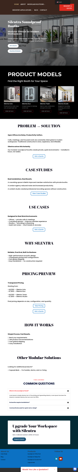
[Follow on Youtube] (60, 459)
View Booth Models (15, 51)
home (16, 4)
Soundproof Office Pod (34, 454)
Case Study (4, 454)
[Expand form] (54, 469)
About (23, 4)
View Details (9, 111)
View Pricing (39, 306)
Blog (36, 10)
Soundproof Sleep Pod (34, 457)
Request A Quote (68, 7)
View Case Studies (39, 193)
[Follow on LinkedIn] (56, 459)
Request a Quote (19, 439)
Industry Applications (21, 10)
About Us (5, 451)
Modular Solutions (35, 4)
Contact (43, 10)
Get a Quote (13, 45)
